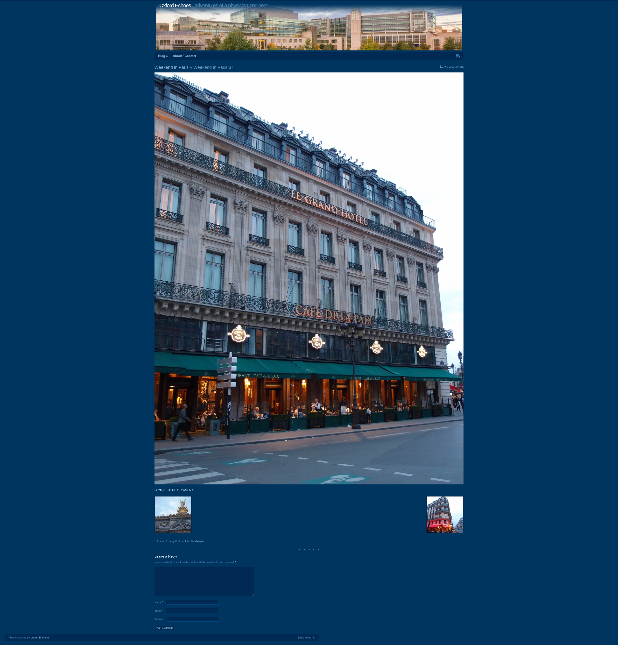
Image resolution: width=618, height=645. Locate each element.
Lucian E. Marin (40, 637)
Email (158, 610)
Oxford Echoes (175, 5)
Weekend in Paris (171, 67)
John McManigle (194, 541)
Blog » (163, 56)
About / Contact (184, 56)
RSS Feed (447, 55)
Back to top (304, 637)
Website (159, 619)
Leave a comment (452, 66)
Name (158, 602)
